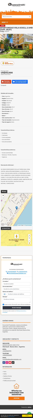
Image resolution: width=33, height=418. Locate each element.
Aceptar (27, 415)
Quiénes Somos (7, 376)
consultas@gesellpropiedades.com (17, 273)
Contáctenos (6, 378)
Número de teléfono (8, 291)
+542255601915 (23, 271)
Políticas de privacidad (9, 380)
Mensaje (5, 296)
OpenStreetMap (28, 225)
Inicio (4, 371)
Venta (5, 374)
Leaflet (19, 225)
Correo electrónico (8, 286)
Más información (11, 416)
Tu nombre (6, 281)
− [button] (3, 198)
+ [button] (3, 195)
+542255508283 (11, 271)
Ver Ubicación (13, 240)
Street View (9, 63)
